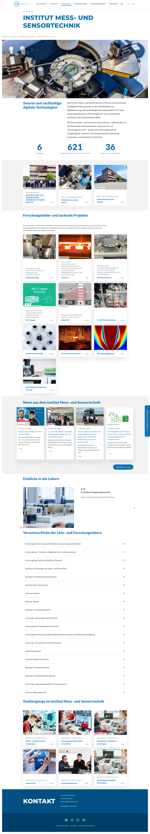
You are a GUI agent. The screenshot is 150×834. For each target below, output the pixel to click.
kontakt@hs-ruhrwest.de (69, 806)
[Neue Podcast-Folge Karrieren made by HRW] (30, 448)
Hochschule (42, 4)
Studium (54, 4)
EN (134, 4)
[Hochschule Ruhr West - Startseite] (23, 4)
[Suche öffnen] (122, 4)
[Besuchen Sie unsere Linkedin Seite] (84, 820)
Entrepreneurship (98, 4)
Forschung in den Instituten (26, 36)
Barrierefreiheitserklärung (86, 825)
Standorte (113, 4)
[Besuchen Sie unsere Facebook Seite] (72, 820)
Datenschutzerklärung (62, 825)
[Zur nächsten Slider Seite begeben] (134, 507)
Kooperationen (80, 4)
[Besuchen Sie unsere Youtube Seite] (78, 820)
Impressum (74, 825)
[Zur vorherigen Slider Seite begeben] (15, 507)
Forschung (66, 4)
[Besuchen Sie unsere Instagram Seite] (66, 820)
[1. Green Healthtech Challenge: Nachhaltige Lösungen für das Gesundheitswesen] (60, 451)
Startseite (5, 36)
